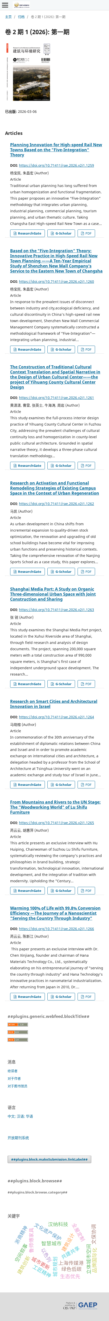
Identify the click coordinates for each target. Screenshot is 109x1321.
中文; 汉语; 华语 (20, 1116)
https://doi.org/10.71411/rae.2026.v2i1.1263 (56, 609)
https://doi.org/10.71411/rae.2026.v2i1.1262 (56, 503)
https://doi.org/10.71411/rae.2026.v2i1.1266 (56, 928)
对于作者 (14, 1078)
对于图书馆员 (17, 1086)
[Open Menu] (5, 5)
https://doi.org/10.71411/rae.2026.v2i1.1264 (56, 717)
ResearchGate (29, 233)
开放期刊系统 (18, 1137)
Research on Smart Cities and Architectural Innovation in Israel (53, 704)
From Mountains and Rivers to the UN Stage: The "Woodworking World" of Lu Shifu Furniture (55, 807)
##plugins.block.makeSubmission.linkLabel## (49, 1159)
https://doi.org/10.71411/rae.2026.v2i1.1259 (56, 165)
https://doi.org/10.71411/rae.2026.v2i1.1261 (56, 397)
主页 (8, 16)
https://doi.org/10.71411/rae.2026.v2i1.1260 (56, 281)
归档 (21, 16)
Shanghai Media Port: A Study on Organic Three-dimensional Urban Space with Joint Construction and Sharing (53, 594)
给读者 (12, 1070)
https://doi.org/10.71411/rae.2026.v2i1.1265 (56, 822)
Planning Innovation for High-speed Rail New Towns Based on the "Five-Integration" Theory (56, 150)
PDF (88, 233)
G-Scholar (63, 233)
